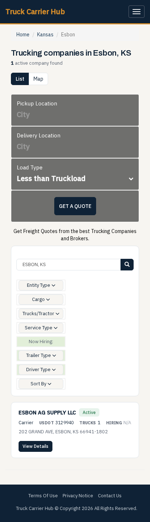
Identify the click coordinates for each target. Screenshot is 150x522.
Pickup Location (37, 103)
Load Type (30, 167)
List (20, 79)
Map (38, 79)
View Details (35, 446)
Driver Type (39, 369)
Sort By (39, 384)
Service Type (39, 328)
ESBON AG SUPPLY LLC (47, 412)
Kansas (45, 34)
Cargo (39, 299)
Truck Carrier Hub (35, 11)
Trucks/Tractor (39, 313)
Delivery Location (38, 135)
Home (22, 34)
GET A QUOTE (75, 206)
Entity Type (39, 285)
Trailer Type (39, 355)
